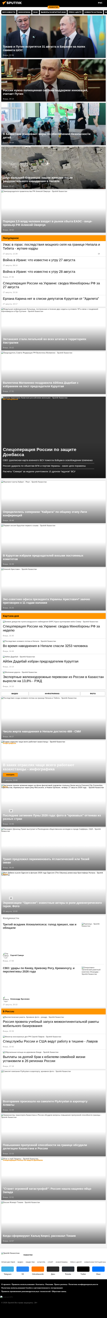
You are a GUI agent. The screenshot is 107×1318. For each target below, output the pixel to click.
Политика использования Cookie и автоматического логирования (32, 1288)
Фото (5, 787)
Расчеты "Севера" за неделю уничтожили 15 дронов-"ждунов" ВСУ (39, 471)
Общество (30, 1262)
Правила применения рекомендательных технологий (26, 1291)
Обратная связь (59, 1291)
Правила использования (23, 1284)
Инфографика (62, 1262)
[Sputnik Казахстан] (12, 5)
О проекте (6, 1284)
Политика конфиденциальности (83, 1284)
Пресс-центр (76, 1262)
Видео (20, 1262)
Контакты (40, 1284)
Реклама (49, 1284)
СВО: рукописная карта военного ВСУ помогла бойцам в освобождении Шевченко (48, 460)
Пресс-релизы (60, 1284)
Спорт (50, 1262)
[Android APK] (6, 1297)
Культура (41, 1262)
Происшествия (8, 1262)
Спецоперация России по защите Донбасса (53, 437)
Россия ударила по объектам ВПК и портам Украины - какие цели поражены (44, 466)
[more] (103, 55)
